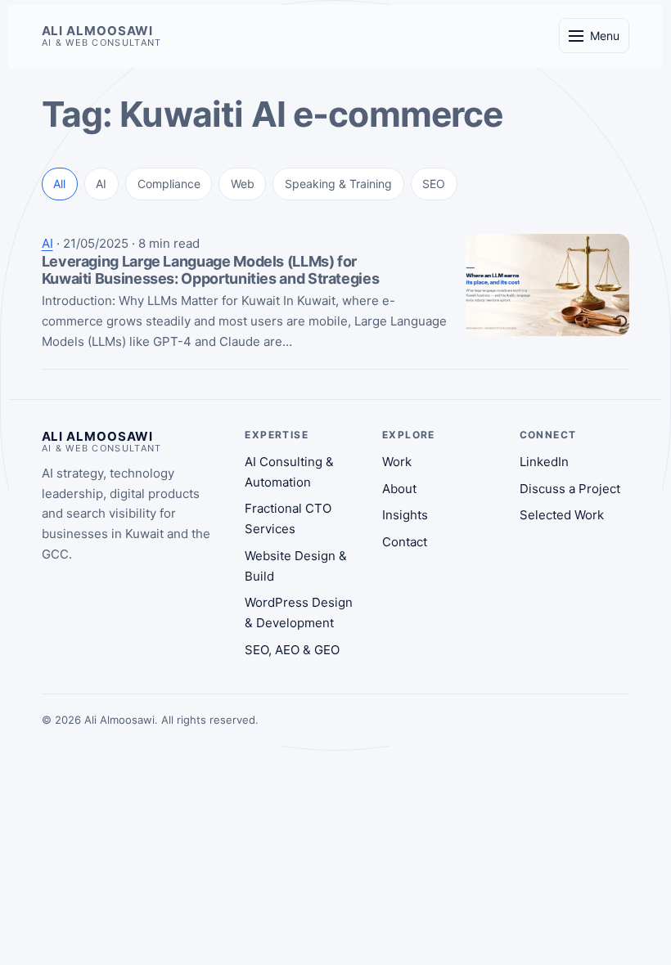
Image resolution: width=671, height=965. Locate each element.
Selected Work (562, 515)
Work (397, 461)
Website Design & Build (120, 250)
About (399, 488)
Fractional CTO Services (125, 216)
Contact (404, 542)
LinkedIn (544, 461)
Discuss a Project (570, 488)
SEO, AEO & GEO (101, 283)
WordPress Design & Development (153, 316)
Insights (405, 515)
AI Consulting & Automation (133, 183)
